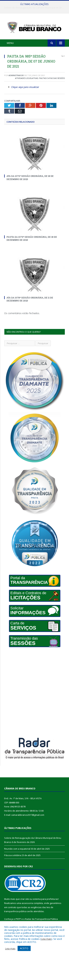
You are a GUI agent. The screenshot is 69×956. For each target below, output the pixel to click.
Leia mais (46, 938)
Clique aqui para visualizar (25, 87)
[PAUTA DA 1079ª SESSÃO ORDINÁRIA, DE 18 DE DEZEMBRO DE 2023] (34, 214)
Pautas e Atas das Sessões (52, 78)
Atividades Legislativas (26, 78)
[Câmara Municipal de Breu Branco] (34, 27)
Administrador (16, 75)
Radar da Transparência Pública (41, 918)
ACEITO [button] (24, 948)
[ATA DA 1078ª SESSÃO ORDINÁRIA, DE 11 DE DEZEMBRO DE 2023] (34, 275)
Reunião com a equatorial (34, 7)
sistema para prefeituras (45, 898)
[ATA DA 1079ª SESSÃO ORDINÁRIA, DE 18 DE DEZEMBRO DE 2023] (34, 153)
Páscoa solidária (12, 855)
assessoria (27, 903)
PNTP (18, 918)
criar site (24, 898)
